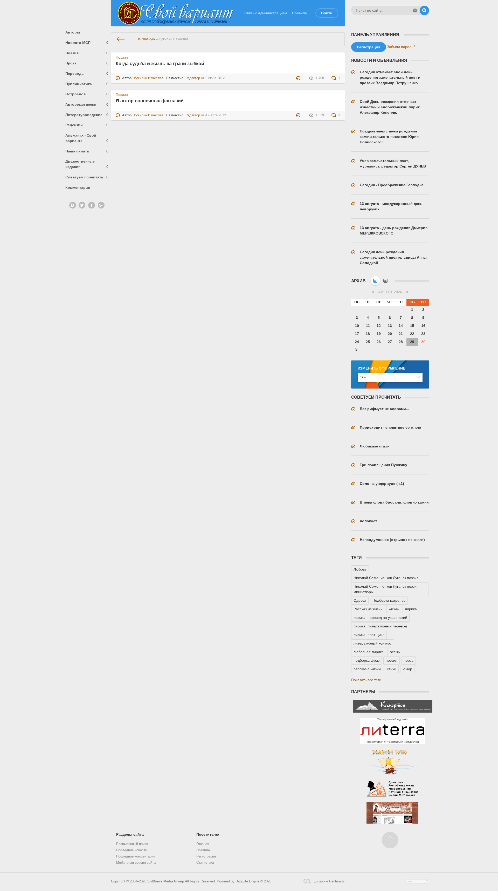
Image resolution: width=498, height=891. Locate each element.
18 (368, 334)
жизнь (394, 609)
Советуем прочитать (87, 177)
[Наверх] (390, 840)
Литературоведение (87, 115)
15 (412, 326)
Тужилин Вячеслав (148, 78)
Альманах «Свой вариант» (87, 138)
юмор (407, 669)
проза (408, 660)
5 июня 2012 (215, 78)
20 (390, 334)
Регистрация (206, 856)
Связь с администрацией (265, 13)
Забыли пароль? (401, 47)
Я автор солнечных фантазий (149, 100)
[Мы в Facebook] (91, 205)
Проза (87, 63)
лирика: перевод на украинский (380, 617)
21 (401, 334)
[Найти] (424, 10)
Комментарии (77, 187)
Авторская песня (87, 104)
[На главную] (120, 39)
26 (379, 342)
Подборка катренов (388, 600)
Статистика (205, 863)
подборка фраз (366, 660)
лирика (411, 609)
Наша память (87, 151)
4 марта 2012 (215, 115)
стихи (391, 669)
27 (390, 342)
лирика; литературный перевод (380, 626)
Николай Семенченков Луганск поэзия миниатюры (386, 589)
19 (379, 334)
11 (368, 326)
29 (412, 342)
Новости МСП (87, 43)
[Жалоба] (299, 78)
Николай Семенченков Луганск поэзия (386, 578)
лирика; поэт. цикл (369, 635)
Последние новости (131, 850)
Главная (202, 844)
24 (357, 342)
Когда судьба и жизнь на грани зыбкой (160, 63)
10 (357, 326)
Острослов (87, 94)
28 (401, 342)
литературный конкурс (373, 643)
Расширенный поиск (132, 844)
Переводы (87, 73)
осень (395, 652)
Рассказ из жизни (368, 609)
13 (390, 326)
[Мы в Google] (101, 205)
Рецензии (87, 125)
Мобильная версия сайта (136, 863)
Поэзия (87, 53)
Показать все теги (366, 680)
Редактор (192, 78)
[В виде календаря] (375, 280)
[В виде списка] (385, 280)
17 (357, 334)
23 (423, 334)
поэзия (391, 660)
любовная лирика (369, 652)
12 (379, 326)
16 (423, 326)
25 (368, 342)
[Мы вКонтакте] (72, 205)
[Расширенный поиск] (415, 10)
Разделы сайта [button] (130, 834)
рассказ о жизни (367, 669)
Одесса (360, 600)
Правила (299, 13)
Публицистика (87, 84)
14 (401, 326)
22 (412, 334)
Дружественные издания (87, 164)
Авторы (72, 32)
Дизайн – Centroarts (329, 881)
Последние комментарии (135, 856)
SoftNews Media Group (165, 881)
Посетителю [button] (207, 834)
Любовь (360, 569)
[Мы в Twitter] (82, 205)
